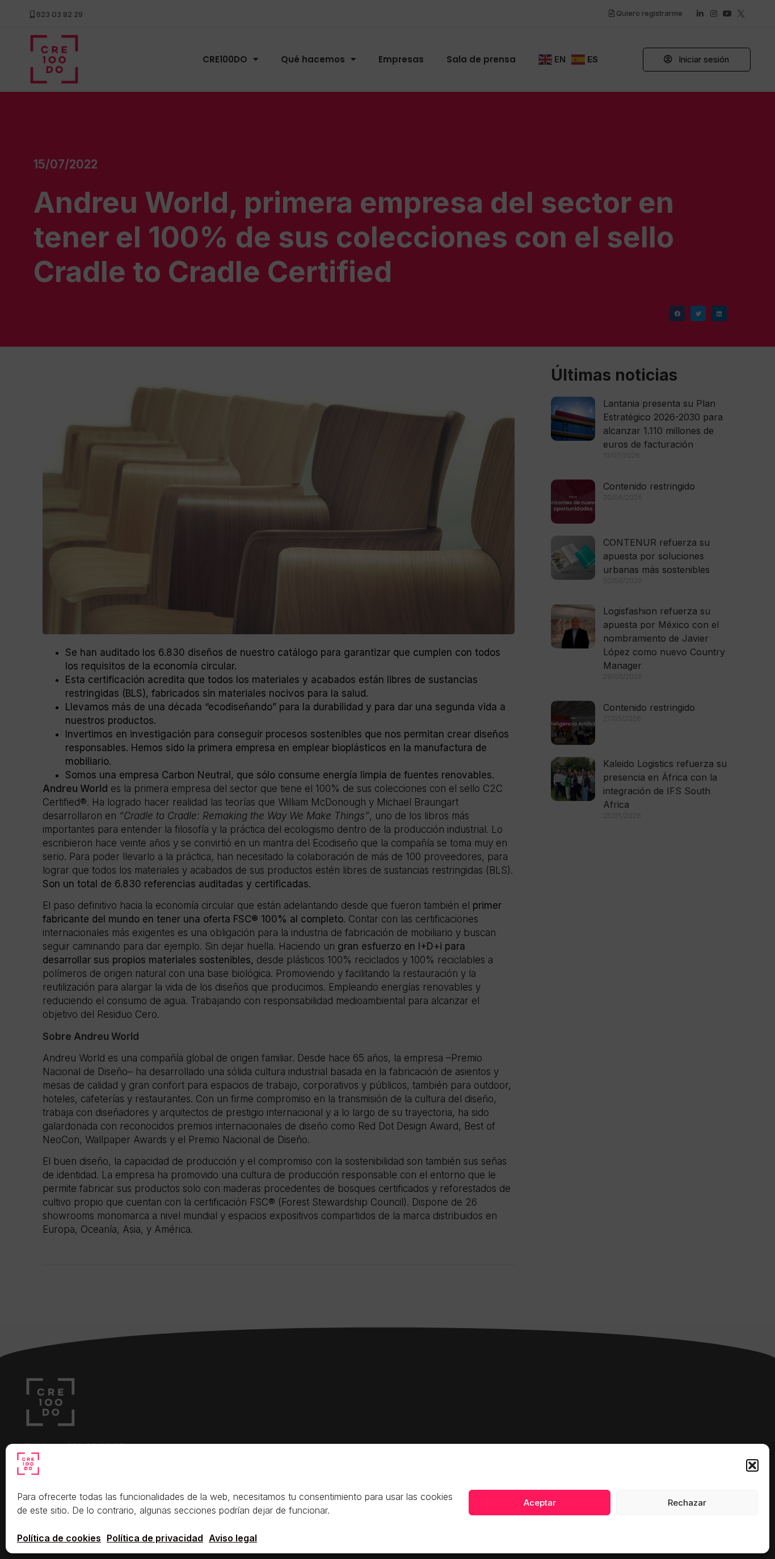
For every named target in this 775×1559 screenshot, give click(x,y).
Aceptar (540, 1502)
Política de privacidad (155, 1538)
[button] (752, 1465)
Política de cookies (59, 1538)
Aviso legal (233, 1538)
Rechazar (687, 1502)
